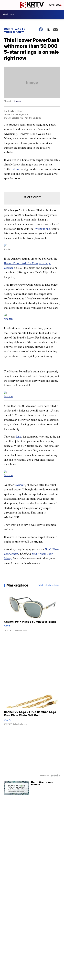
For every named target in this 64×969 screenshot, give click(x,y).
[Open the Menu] (5, 5)
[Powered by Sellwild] (55, 775)
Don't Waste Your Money (14, 30)
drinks (17, 169)
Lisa (18, 436)
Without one (42, 229)
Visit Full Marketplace (49, 585)
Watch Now (54, 5)
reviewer (19, 485)
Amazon (17, 101)
